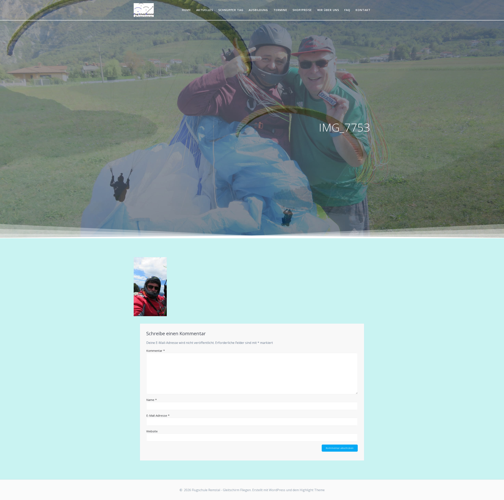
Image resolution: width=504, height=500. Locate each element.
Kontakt (363, 10)
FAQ (347, 10)
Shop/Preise (302, 10)
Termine (280, 10)
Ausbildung (258, 10)
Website (152, 431)
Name (151, 400)
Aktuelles (204, 10)
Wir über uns (328, 10)
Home (186, 10)
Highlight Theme (312, 490)
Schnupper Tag (230, 10)
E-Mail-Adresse (158, 415)
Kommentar (155, 351)
